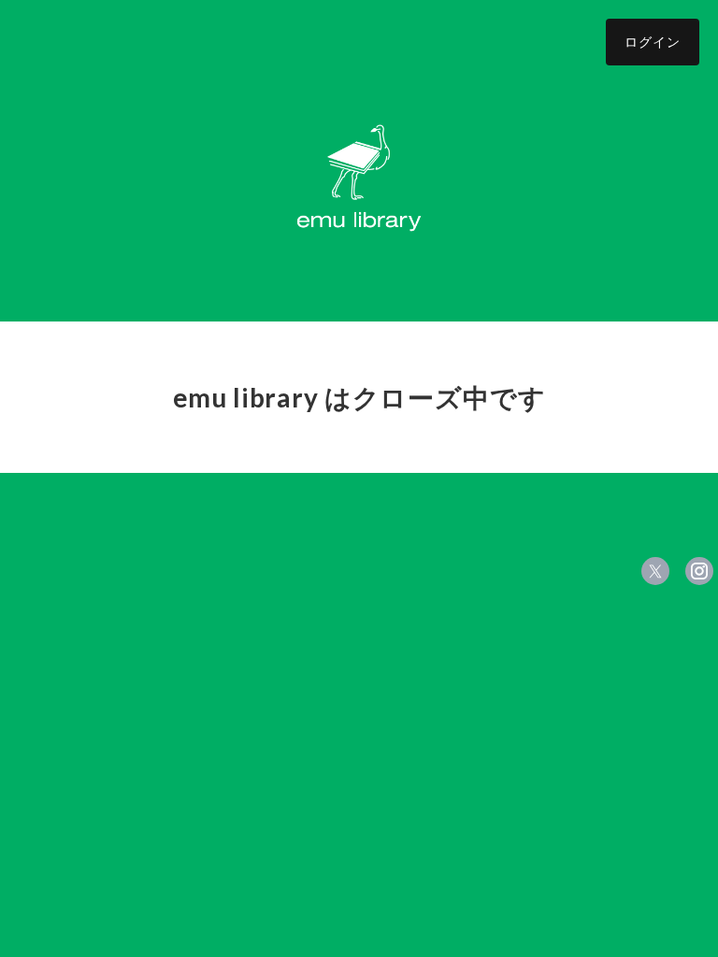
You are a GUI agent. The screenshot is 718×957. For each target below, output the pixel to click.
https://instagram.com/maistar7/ (699, 571)
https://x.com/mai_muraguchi (655, 571)
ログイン (653, 42)
